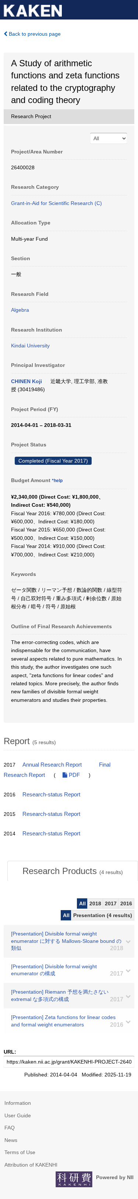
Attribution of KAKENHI (30, 1165)
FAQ (9, 1128)
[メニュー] (129, 9)
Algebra (20, 310)
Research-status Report (51, 794)
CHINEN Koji (26, 381)
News (10, 1140)
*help (57, 480)
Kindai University (30, 346)
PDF (73, 775)
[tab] (72, 871)
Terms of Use (19, 1152)
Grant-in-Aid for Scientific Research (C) (56, 203)
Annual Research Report (52, 765)
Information (17, 1103)
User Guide (17, 1115)
